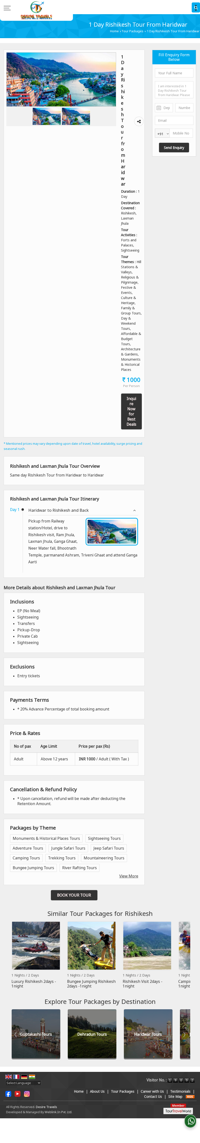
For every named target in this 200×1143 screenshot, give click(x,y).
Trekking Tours (62, 858)
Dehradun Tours (92, 1034)
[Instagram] (27, 1093)
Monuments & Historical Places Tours (46, 838)
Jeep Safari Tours (108, 848)
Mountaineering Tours (104, 858)
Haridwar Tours (148, 1034)
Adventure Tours (28, 848)
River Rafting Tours (79, 867)
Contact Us (153, 1096)
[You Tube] (17, 1093)
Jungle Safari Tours (68, 848)
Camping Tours (26, 858)
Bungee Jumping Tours (33, 867)
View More (128, 876)
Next (184, 955)
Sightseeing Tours (104, 838)
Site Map (175, 1096)
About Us (97, 1091)
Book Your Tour (74, 895)
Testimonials (180, 1091)
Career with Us (152, 1091)
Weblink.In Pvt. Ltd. (58, 1112)
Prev (16, 955)
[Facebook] (8, 1093)
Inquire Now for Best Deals (131, 411)
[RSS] (190, 1096)
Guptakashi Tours (36, 1034)
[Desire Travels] (36, 10)
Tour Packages (132, 31)
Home (114, 31)
